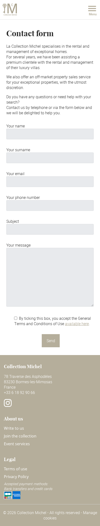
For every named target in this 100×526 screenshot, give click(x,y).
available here (77, 323)
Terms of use (15, 469)
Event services (17, 443)
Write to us (14, 428)
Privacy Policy (16, 476)
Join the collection (20, 436)
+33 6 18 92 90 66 (19, 392)
